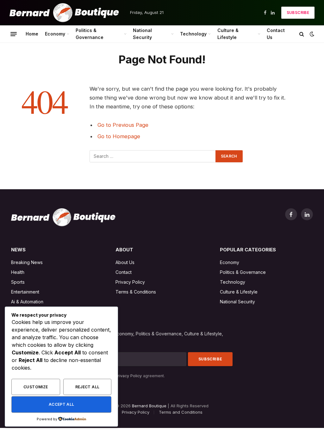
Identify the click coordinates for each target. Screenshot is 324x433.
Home (32, 33)
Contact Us (276, 34)
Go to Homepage (118, 136)
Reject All (87, 387)
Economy (55, 33)
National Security (142, 34)
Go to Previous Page (122, 125)
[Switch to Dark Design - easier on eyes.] (311, 33)
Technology (193, 33)
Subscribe (298, 12)
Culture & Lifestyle (228, 34)
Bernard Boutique (149, 405)
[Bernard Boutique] (64, 12)
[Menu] (13, 34)
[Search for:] (153, 156)
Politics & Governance (89, 34)
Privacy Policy (128, 375)
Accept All (61, 404)
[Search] (301, 34)
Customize (35, 387)
